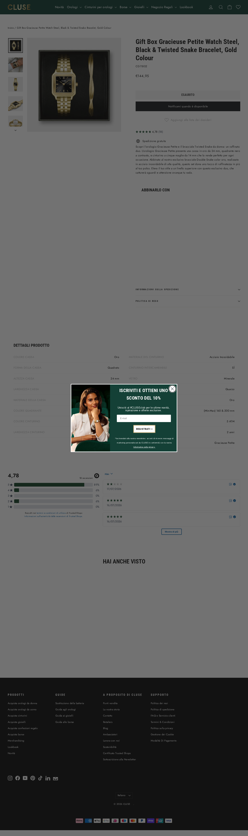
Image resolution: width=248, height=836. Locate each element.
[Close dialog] (172, 388)
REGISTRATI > (144, 428)
